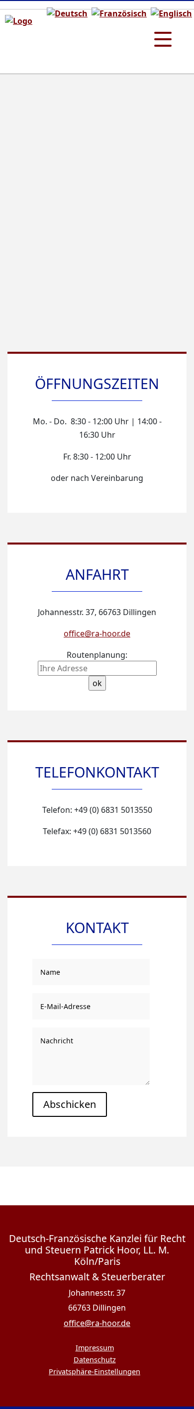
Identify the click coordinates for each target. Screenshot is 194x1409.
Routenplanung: (97, 654)
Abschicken (69, 1104)
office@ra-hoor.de (97, 633)
